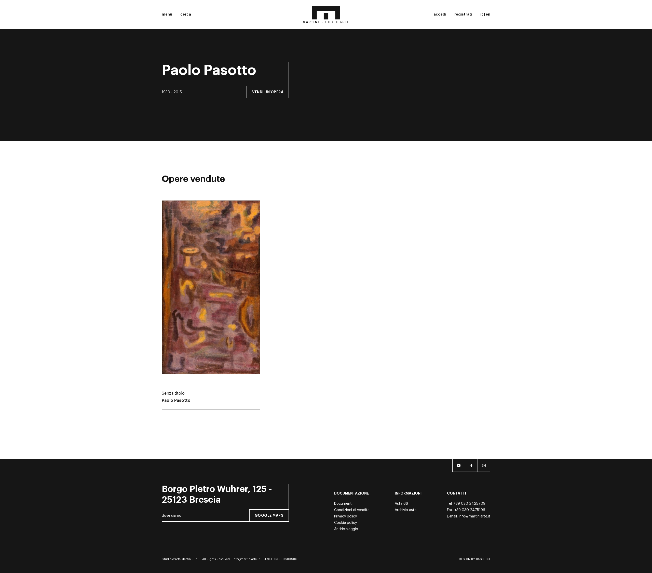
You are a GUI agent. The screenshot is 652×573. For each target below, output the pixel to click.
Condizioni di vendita (352, 510)
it (481, 14)
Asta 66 (401, 503)
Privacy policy (345, 516)
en (488, 14)
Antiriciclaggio (346, 529)
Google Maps (269, 515)
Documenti (343, 503)
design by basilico (474, 559)
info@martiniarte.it (474, 516)
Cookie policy (345, 523)
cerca (185, 14)
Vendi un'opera (267, 92)
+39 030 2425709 (469, 503)
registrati (463, 14)
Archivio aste (405, 510)
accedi (439, 14)
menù (167, 14)
